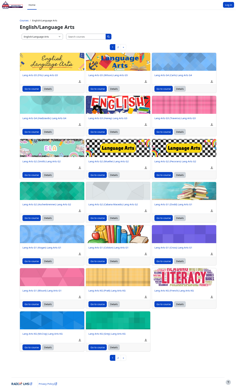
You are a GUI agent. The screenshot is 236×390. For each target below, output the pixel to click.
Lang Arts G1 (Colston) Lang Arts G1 (108, 247)
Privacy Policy (46, 383)
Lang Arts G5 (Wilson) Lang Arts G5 (108, 75)
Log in (228, 4)
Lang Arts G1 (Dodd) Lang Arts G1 (173, 204)
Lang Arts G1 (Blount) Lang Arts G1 (42, 290)
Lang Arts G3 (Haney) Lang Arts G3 (107, 118)
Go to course (32, 88)
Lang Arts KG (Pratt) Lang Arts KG (107, 290)
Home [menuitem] (32, 4)
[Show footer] (228, 382)
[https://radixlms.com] (30, 383)
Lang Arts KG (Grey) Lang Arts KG (107, 333)
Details (48, 88)
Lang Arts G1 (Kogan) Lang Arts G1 (41, 247)
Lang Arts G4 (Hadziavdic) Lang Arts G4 (44, 118)
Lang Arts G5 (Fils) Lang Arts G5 (40, 75)
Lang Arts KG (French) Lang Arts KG (174, 290)
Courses (24, 20)
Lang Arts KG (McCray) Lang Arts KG (42, 333)
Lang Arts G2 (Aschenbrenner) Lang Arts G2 (46, 204)
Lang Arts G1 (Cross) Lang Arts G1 (173, 247)
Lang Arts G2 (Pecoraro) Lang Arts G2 (175, 161)
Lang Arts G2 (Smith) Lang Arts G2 (41, 161)
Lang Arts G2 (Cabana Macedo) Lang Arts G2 (113, 204)
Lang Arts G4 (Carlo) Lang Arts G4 (173, 75)
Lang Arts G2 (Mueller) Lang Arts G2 (108, 161)
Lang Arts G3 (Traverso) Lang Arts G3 (175, 118)
